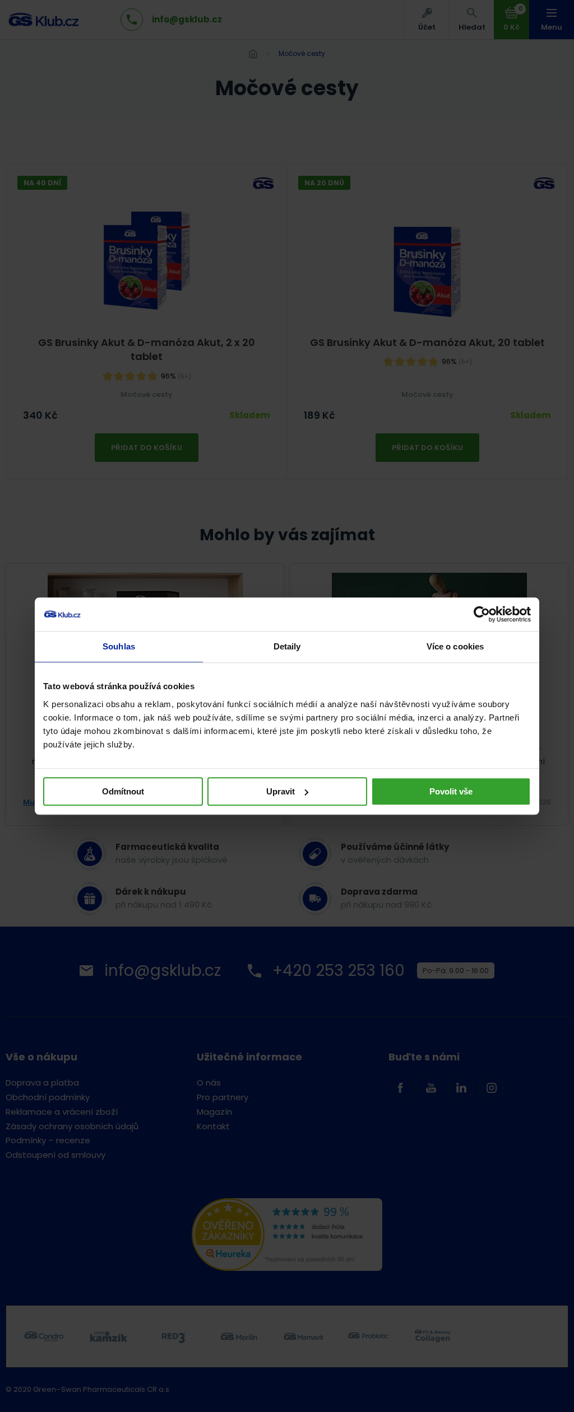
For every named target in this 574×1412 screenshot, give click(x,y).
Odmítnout (123, 791)
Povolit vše (451, 791)
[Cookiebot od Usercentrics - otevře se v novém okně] (482, 614)
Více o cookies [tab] (455, 646)
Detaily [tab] (287, 646)
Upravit (280, 791)
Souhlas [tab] (119, 646)
